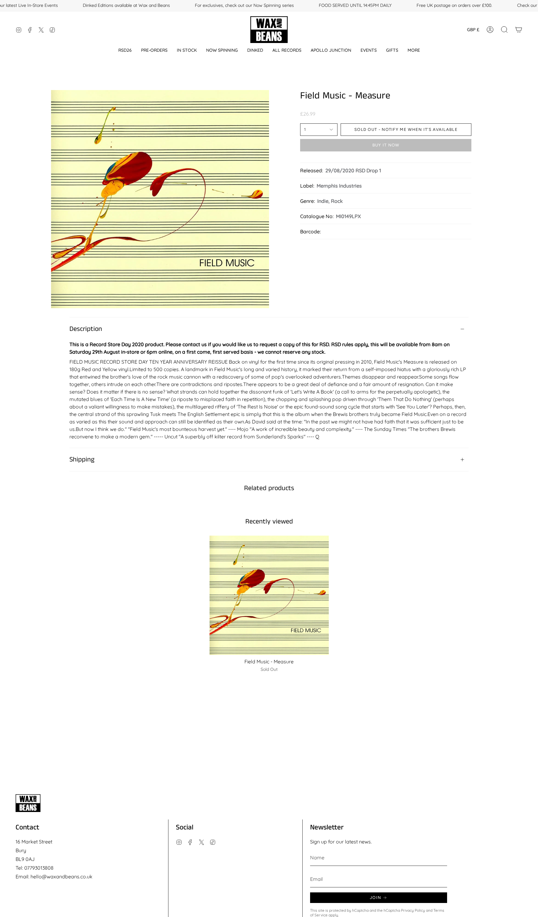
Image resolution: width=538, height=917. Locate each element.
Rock (337, 201)
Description (85, 329)
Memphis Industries (339, 186)
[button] (125, 50)
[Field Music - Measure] (269, 595)
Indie (322, 201)
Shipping (81, 459)
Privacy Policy (413, 910)
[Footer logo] (28, 803)
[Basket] (519, 29)
